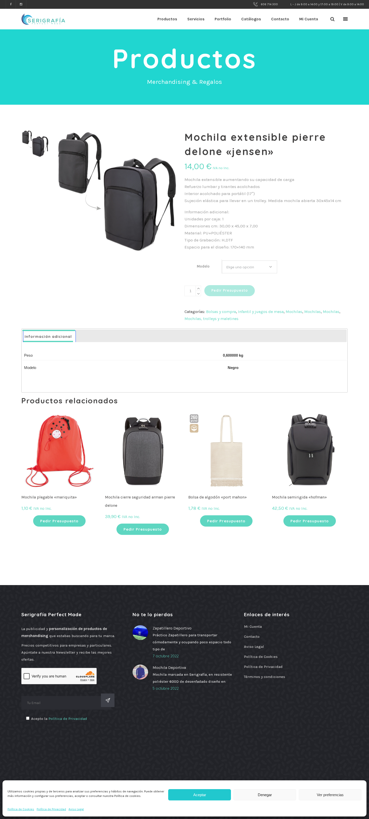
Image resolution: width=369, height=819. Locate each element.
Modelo (203, 266)
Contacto (252, 636)
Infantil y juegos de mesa (261, 311)
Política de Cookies (21, 809)
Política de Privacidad (51, 809)
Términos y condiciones (264, 676)
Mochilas (294, 311)
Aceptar (199, 795)
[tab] (49, 337)
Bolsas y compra (221, 311)
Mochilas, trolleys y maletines (211, 318)
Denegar (265, 795)
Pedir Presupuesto (229, 290)
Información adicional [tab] (48, 336)
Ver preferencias (330, 795)
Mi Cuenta (253, 626)
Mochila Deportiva (169, 667)
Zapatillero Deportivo (172, 628)
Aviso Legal (76, 809)
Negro (233, 367)
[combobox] (249, 267)
